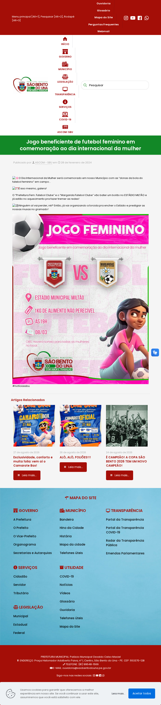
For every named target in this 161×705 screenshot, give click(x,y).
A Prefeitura (22, 519)
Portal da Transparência (125, 519)
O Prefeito (20, 528)
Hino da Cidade (72, 528)
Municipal (20, 616)
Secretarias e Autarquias (32, 553)
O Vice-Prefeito (24, 536)
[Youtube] (132, 17)
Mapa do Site (70, 626)
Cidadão (20, 576)
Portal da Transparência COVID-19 (125, 530)
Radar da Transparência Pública (125, 542)
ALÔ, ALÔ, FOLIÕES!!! (75, 457)
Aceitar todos (142, 693)
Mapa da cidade (72, 544)
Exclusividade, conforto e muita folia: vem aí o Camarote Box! (33, 461)
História (66, 536)
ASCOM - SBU (43, 162)
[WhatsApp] (146, 17)
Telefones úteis (71, 553)
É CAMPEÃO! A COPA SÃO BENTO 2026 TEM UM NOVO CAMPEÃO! (126, 461)
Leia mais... (118, 693)
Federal (19, 633)
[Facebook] (139, 17)
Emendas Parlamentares (125, 553)
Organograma (24, 544)
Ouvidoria (67, 610)
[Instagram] (125, 17)
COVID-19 (67, 576)
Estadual (20, 625)
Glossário (67, 601)
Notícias (66, 585)
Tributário (20, 593)
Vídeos (65, 593)
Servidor (19, 585)
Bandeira (67, 519)
